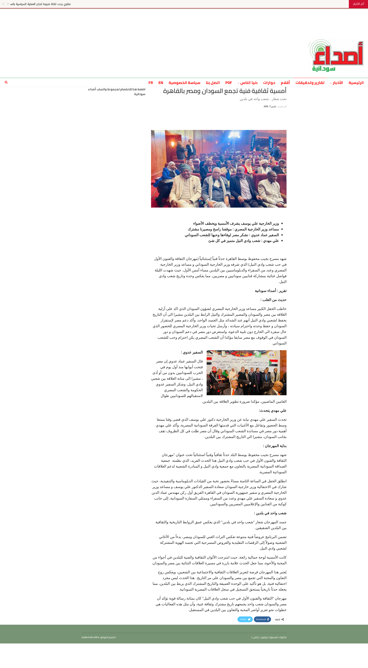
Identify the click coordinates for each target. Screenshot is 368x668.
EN (161, 82)
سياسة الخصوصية (184, 82)
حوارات (269, 82)
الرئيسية (356, 82)
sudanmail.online (90, 637)
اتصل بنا (213, 82)
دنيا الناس (249, 82)
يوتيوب (263, 637)
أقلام (285, 82)
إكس (255, 637)
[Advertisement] (184, 17)
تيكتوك (282, 637)
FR (151, 82)
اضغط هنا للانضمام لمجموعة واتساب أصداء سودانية (116, 91)
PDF (228, 82)
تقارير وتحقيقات (310, 82)
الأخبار (338, 82)
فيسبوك (273, 637)
